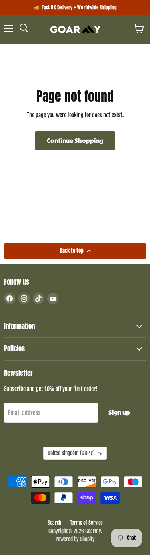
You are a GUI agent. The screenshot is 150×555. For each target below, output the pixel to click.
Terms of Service (86, 522)
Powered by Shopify (75, 539)
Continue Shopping (75, 140)
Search (54, 522)
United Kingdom (71, 453)
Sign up (119, 412)
